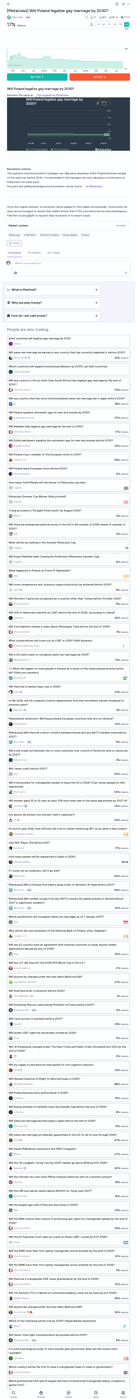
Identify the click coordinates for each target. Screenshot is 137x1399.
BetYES (36, 77)
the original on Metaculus (53, 95)
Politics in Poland (49, 235)
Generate (121, 225)
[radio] (98, 24)
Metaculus (14, 235)
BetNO (98, 77)
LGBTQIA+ (30, 235)
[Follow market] (117, 4)
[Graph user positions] (91, 24)
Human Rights (70, 235)
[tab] (14, 253)
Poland (85, 235)
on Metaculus (94, 186)
